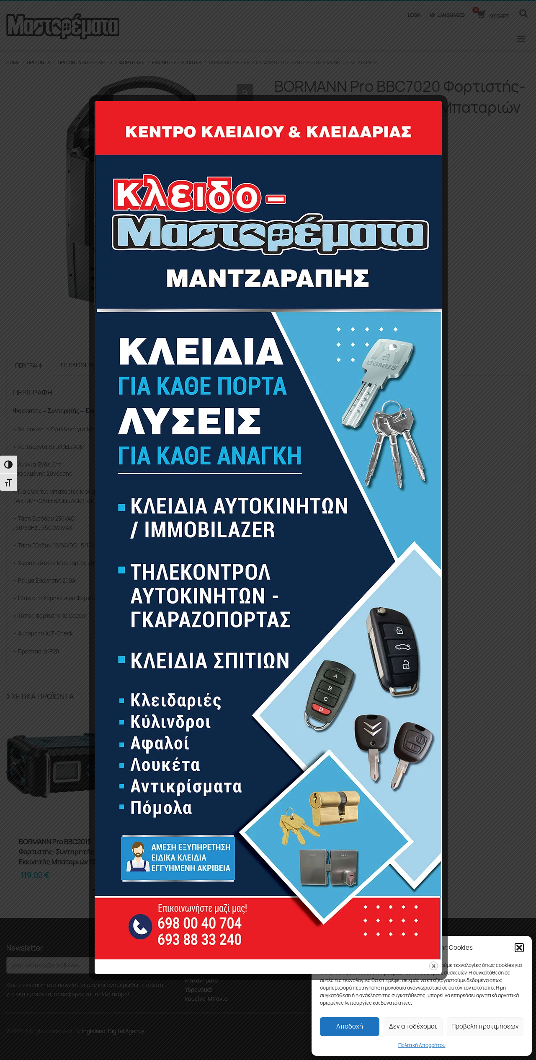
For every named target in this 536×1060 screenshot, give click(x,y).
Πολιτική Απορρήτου (422, 1045)
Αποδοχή (349, 1026)
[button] (519, 947)
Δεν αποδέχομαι (413, 1026)
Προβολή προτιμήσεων (485, 1026)
